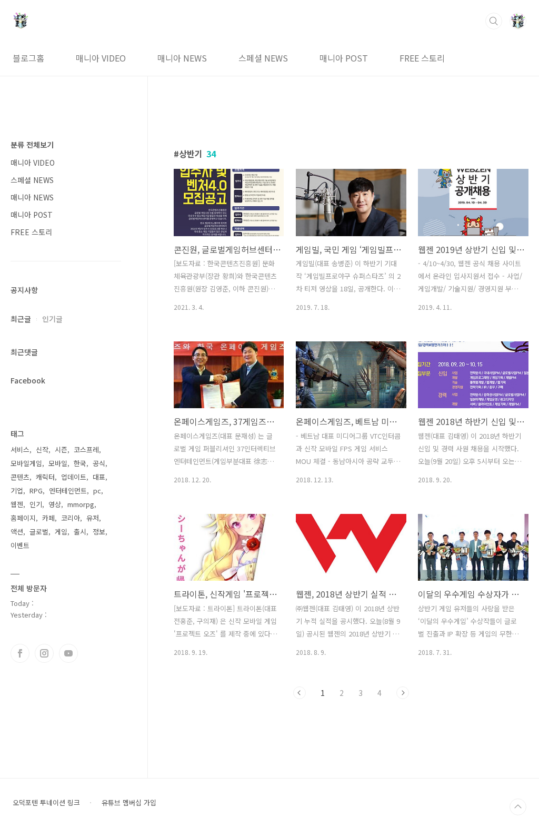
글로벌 (38, 532)
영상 (54, 504)
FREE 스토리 (422, 58)
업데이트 (73, 477)
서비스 (20, 449)
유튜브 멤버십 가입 (129, 802)
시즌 (61, 449)
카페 (48, 518)
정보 (99, 532)
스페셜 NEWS (263, 58)
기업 (17, 491)
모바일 (57, 463)
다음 (402, 692)
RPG (36, 491)
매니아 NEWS (182, 58)
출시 (80, 532)
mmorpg (80, 504)
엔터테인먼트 (68, 491)
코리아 (70, 518)
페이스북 (20, 653)
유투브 (68, 653)
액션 (17, 532)
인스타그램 (44, 653)
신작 (42, 449)
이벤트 (20, 545)
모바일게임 (26, 463)
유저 (92, 518)
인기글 (52, 319)
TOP (518, 806)
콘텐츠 (20, 477)
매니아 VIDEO (101, 58)
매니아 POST (344, 58)
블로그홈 (28, 58)
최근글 (21, 319)
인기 (35, 504)
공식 (99, 463)
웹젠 (17, 504)
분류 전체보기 (32, 144)
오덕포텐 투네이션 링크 (46, 802)
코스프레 (86, 449)
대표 (99, 477)
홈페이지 (23, 518)
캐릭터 (45, 477)
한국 (80, 463)
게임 (61, 532)
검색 (494, 21)
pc (97, 491)
